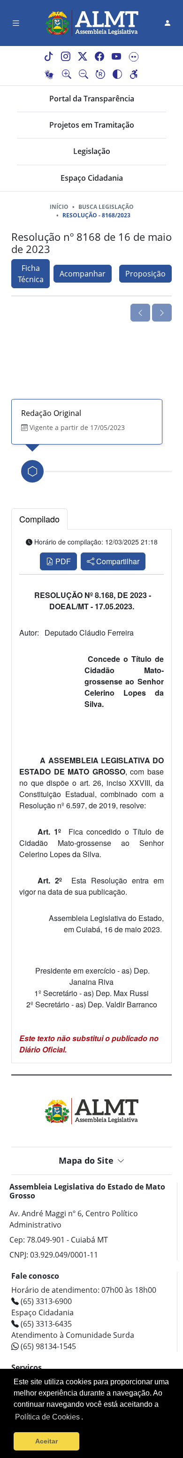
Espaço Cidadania (92, 178)
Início (59, 207)
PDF (62, 561)
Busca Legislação (106, 207)
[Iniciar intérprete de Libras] (49, 74)
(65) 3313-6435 (45, 1324)
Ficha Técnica (31, 273)
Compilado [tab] (39, 519)
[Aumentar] (66, 75)
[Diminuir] (83, 75)
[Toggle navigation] (16, 23)
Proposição (145, 274)
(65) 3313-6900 (45, 1301)
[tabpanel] (91, 796)
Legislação (91, 151)
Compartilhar (116, 561)
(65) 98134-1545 (47, 1346)
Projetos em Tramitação (91, 125)
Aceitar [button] (46, 1441)
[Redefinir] (100, 75)
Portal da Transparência (91, 98)
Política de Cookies (47, 1417)
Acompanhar (83, 274)
